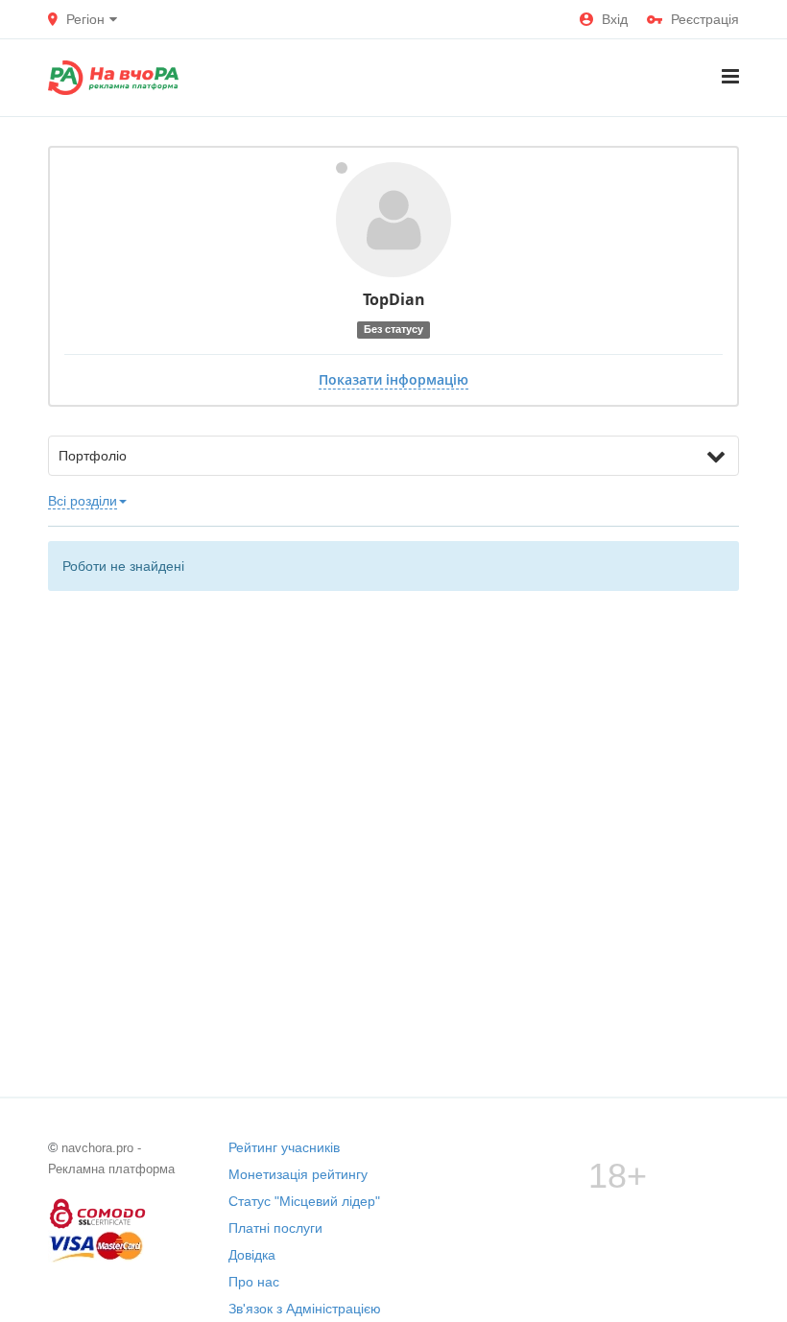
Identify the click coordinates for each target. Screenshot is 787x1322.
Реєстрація (705, 19)
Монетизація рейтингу (298, 1174)
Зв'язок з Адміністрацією (304, 1308)
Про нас (253, 1281)
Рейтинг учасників (284, 1147)
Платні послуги (275, 1228)
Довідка (251, 1255)
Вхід (615, 19)
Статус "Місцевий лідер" (304, 1201)
